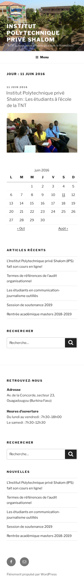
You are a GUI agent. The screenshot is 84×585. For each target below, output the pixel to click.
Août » (63, 229)
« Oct (21, 229)
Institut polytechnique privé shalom (33, 33)
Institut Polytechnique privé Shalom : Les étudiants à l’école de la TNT (38, 99)
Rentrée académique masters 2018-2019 (39, 314)
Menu (44, 57)
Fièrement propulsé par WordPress (32, 574)
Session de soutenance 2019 (29, 305)
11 (63, 195)
